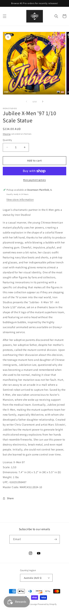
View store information (20, 199)
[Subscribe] (56, 539)
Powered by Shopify (47, 604)
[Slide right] (43, 101)
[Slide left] (26, 101)
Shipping (6, 134)
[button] (5, 16)
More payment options (34, 179)
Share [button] (10, 498)
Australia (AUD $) (33, 577)
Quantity (7, 140)
